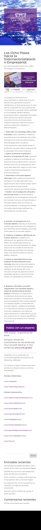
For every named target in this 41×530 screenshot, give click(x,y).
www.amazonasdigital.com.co (16, 425)
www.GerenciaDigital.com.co (15, 436)
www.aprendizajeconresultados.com (18, 430)
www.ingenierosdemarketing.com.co (18, 398)
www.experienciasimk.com (14, 414)
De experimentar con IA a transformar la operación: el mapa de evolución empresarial (19, 485)
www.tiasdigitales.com (12, 419)
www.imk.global (10, 381)
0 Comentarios (19, 69)
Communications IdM (15, 66)
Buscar (33, 456)
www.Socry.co (9, 441)
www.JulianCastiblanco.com (15, 403)
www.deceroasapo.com (13, 409)
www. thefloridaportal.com (14, 387)
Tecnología (8, 69)
